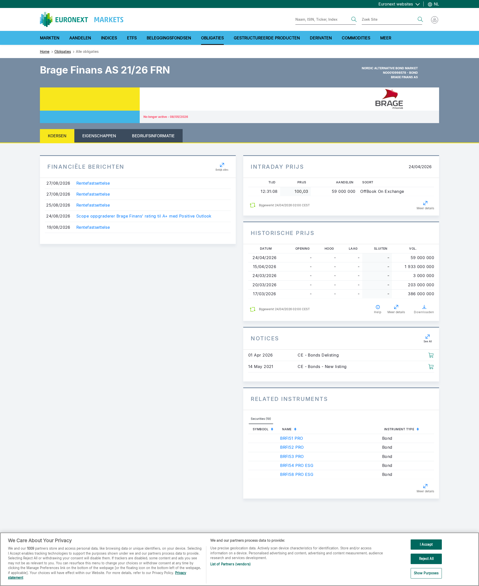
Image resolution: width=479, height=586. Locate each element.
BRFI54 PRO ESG (296, 465)
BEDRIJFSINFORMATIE (153, 135)
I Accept (426, 544)
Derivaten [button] (321, 37)
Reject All (426, 559)
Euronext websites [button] (396, 3)
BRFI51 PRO (291, 438)
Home (44, 51)
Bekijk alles (222, 169)
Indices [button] (109, 37)
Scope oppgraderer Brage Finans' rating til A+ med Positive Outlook (144, 216)
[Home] (81, 19)
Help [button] (377, 312)
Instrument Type (399, 429)
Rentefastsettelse (93, 183)
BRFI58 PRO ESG (296, 474)
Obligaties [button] (212, 37)
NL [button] (436, 3)
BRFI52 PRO (292, 447)
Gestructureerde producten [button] (267, 37)
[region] (239, 559)
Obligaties (62, 51)
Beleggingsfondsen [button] (169, 37)
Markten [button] (49, 37)
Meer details (425, 208)
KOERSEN (57, 135)
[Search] (354, 19)
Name (287, 429)
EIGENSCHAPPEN (99, 135)
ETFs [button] (132, 37)
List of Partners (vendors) (230, 564)
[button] (431, 354)
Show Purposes (426, 573)
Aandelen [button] (80, 37)
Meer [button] (385, 37)
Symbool (260, 429)
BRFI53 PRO (292, 456)
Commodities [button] (356, 37)
